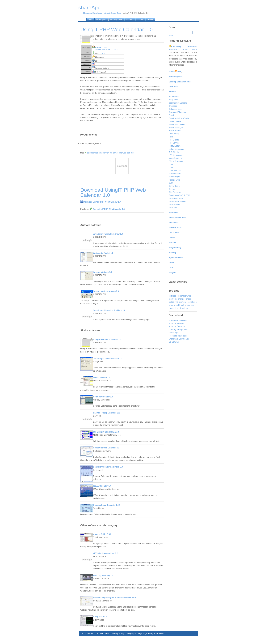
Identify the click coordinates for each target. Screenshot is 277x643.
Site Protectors (175, 192)
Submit (100, 633)
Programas (183, 329)
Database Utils (175, 109)
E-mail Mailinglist (176, 127)
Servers (172, 189)
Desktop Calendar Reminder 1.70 (108, 467)
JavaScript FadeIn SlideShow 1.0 (108, 234)
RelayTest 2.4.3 (100, 617)
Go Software (174, 342)
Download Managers (178, 112)
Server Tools (116, 13)
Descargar (173, 329)
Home (171, 72)
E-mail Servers (175, 130)
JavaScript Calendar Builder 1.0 (107, 359)
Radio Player (174, 177)
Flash (171, 137)
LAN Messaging (176, 155)
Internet (107, 13)
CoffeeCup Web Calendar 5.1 (106, 448)
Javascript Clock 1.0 (102, 272)
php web (122, 153)
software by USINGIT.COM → (106, 49)
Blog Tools (173, 100)
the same (114, 153)
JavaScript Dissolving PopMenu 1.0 (109, 310)
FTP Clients (174, 140)
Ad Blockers (174, 97)
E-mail (171, 115)
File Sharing (174, 134)
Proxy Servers (175, 174)
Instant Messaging (177, 149)
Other (171, 164)
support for (104, 153)
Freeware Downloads (178, 336)
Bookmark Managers (178, 103)
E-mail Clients (175, 121)
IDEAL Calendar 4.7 (102, 486)
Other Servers (175, 171)
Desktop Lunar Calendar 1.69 (106, 505)
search (171, 35)
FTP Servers (174, 143)
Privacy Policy (118, 633)
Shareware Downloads (179, 339)
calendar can (92, 153)
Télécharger (174, 333)
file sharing (180, 299)
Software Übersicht (177, 326)
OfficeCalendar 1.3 (101, 378)
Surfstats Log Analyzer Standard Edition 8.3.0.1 (114, 597)
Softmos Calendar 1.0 (103, 397)
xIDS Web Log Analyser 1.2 (105, 553)
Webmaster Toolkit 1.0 (103, 253)
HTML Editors (174, 146)
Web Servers (174, 204)
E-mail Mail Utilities (177, 124)
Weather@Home (176, 198)
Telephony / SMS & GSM (179, 195)
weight (177, 305)
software (172, 296)
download (184, 308)
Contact (107, 633)
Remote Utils (174, 180)
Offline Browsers (176, 161)
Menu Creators (175, 158)
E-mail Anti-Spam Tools (179, 118)
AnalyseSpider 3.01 (102, 534)
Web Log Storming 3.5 (103, 575)
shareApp (91, 633)
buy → (102, 53)
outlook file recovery (177, 302)
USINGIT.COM (101, 47)
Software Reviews (176, 323)
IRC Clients (174, 152)
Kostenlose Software (178, 320)
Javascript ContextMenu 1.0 (106, 291)
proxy (171, 299)
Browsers (173, 106)
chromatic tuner (184, 296)
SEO (171, 183)
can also (130, 153)
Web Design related (177, 201)
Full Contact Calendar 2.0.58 (106, 432)
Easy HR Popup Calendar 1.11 (106, 413)
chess (188, 299)
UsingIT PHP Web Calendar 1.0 (107, 339)
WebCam (173, 207)
